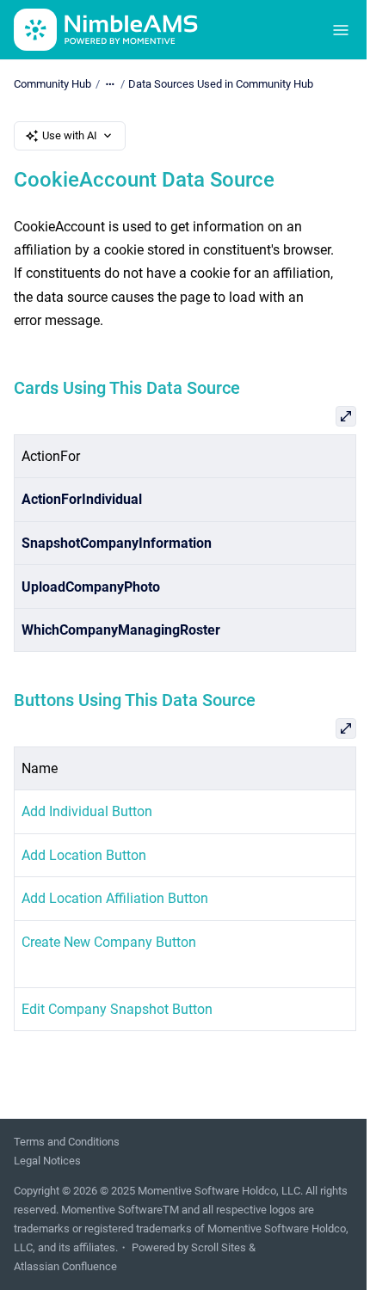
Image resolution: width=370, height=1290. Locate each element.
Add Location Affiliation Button (115, 898)
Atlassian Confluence (65, 1266)
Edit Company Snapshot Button (117, 1009)
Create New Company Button (109, 942)
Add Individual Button (87, 811)
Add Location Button (84, 855)
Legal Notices (47, 1160)
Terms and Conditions (67, 1141)
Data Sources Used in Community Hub (220, 83)
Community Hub (52, 83)
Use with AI (69, 135)
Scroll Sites (218, 1247)
